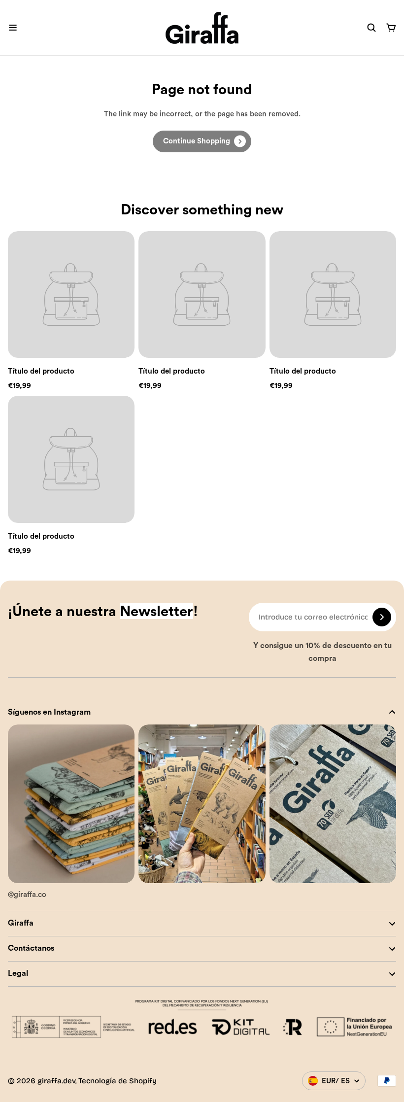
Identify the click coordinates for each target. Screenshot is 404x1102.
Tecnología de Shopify (117, 1080)
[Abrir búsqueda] (371, 27)
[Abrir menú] (13, 27)
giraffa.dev (56, 1080)
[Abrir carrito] (391, 27)
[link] (202, 141)
